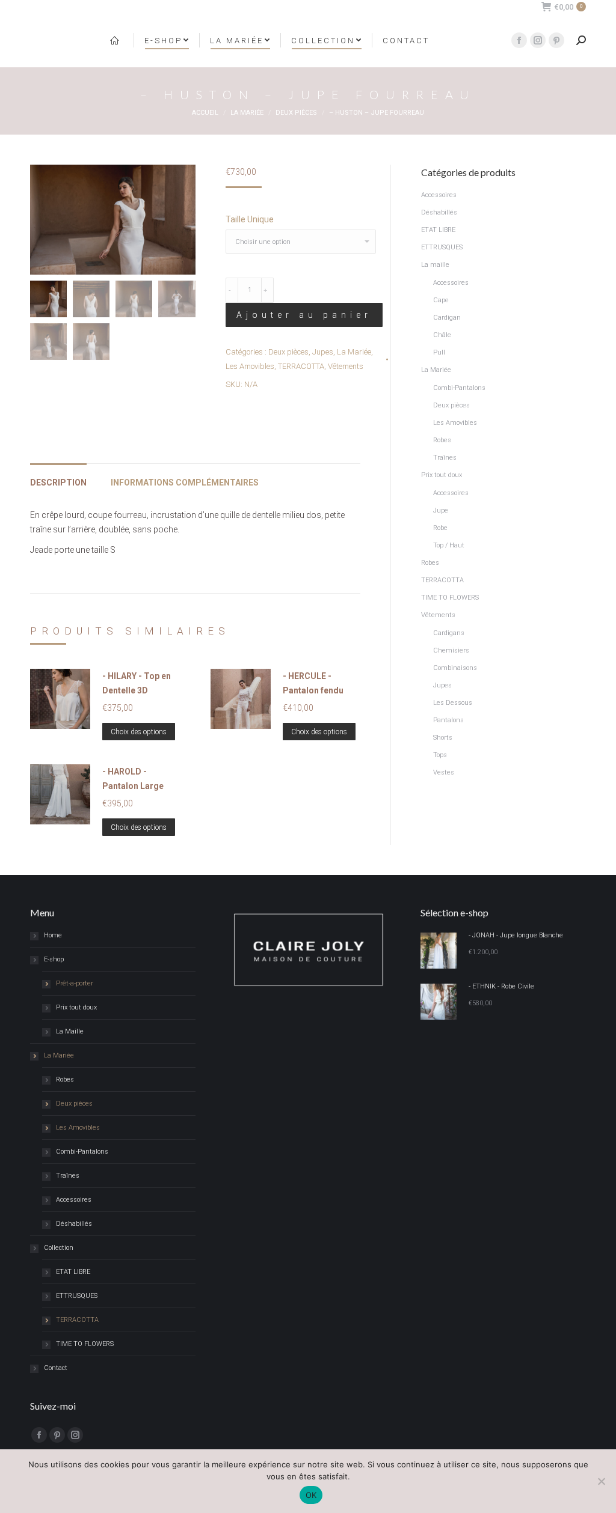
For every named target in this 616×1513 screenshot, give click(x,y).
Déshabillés (439, 212)
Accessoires (439, 195)
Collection (58, 1248)
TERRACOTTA (301, 366)
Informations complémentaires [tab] (185, 482)
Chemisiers (451, 650)
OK (311, 1495)
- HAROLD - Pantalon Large (133, 779)
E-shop (54, 959)
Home (53, 935)
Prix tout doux (441, 475)
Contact (55, 1368)
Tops (440, 755)
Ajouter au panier (304, 315)
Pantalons (448, 720)
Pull (439, 352)
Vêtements (345, 366)
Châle (442, 335)
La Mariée (354, 351)
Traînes (445, 457)
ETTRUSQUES (442, 247)
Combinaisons (455, 668)
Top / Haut (448, 545)
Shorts (442, 737)
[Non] (601, 1481)
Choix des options (139, 732)
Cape (441, 300)
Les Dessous (452, 703)
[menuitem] (116, 40)
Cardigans (448, 633)
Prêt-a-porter (74, 983)
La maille (435, 265)
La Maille (70, 1031)
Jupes (322, 351)
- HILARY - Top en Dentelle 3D (136, 683)
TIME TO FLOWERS (450, 597)
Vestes (443, 772)
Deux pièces (288, 351)
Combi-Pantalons (459, 388)
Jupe (440, 510)
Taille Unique (250, 219)
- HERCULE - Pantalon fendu (313, 683)
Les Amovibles (250, 366)
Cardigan (447, 317)
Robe (440, 528)
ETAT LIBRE (438, 230)
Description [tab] (58, 482)
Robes (442, 440)
